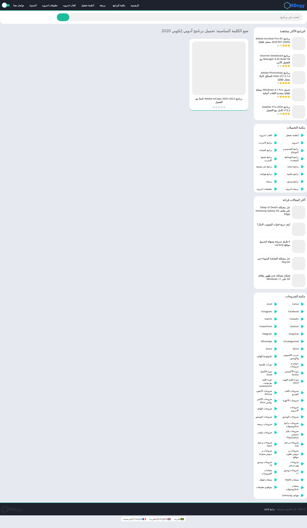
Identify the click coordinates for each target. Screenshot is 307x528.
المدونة (33, 5)
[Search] (63, 17)
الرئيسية (135, 5)
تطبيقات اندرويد (50, 5)
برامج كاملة (269, 509)
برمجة (103, 5)
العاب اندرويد (69, 5)
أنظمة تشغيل (87, 5)
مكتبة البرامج (119, 5)
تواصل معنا (18, 5)
